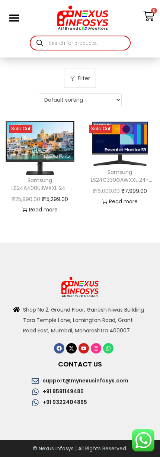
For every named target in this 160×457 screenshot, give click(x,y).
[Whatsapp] (108, 348)
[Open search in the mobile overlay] (80, 43)
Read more (43, 209)
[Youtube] (84, 348)
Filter (84, 78)
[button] (14, 17)
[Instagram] (96, 348)
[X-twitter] (71, 348)
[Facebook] (59, 348)
